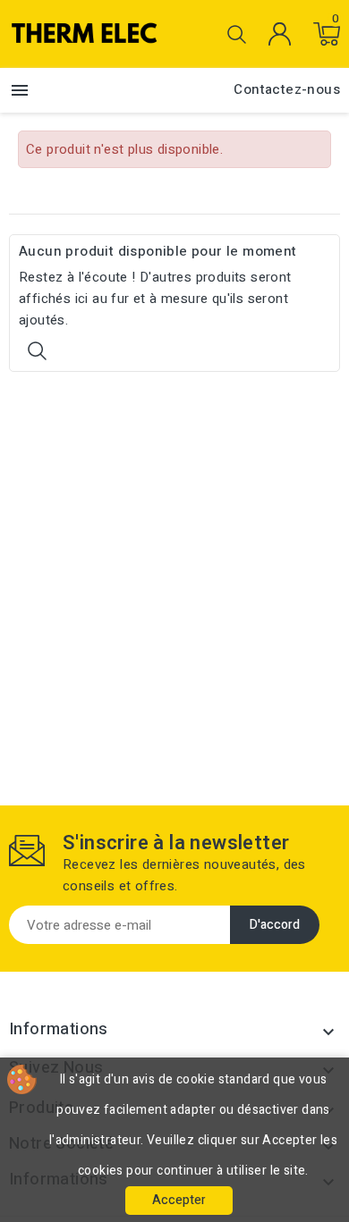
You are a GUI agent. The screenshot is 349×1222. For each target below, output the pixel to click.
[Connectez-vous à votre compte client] (279, 34)
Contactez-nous (287, 89)
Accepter (179, 1200)
